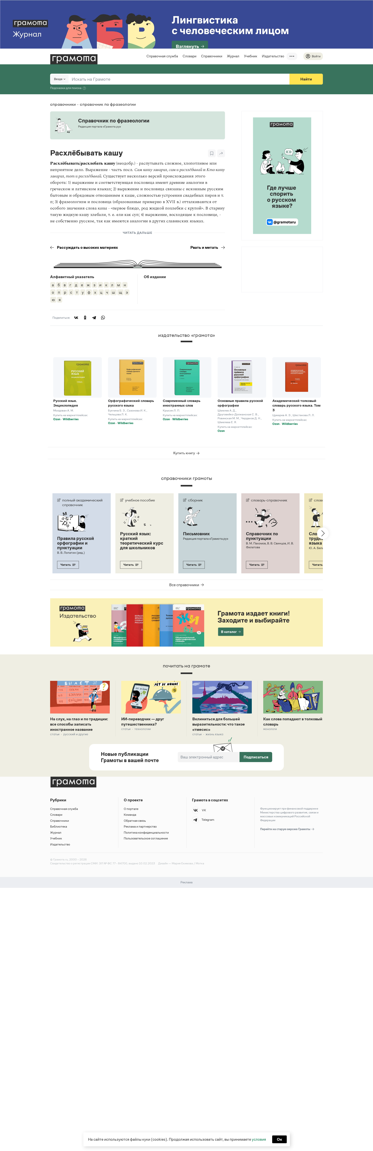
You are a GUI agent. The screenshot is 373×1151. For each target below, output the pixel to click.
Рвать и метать (204, 247)
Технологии (142, 729)
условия (259, 1139)
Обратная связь (135, 820)
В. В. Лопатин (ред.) (71, 552)
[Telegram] (94, 317)
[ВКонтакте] (76, 317)
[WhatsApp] (103, 317)
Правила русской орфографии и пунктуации (75, 543)
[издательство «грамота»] (186, 344)
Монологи (270, 729)
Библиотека (58, 826)
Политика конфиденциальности (146, 832)
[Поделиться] (221, 153)
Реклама (265, 257)
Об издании (155, 277)
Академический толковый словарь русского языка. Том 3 (296, 405)
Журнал (233, 56)
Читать (65, 564)
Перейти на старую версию (285, 829)
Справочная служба (162, 56)
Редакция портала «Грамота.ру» (205, 538)
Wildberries (70, 419)
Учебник (250, 56)
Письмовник (196, 533)
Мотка (200, 863)
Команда (130, 814)
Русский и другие (75, 734)
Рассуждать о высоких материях (87, 247)
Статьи (54, 734)
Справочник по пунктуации (262, 536)
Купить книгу (184, 453)
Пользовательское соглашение (146, 838)
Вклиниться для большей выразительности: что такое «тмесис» (218, 724)
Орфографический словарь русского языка (131, 403)
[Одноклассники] (85, 317)
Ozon (56, 419)
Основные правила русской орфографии (240, 403)
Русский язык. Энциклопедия (65, 403)
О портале (131, 808)
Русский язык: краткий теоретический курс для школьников (141, 540)
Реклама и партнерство (140, 826)
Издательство (273, 56)
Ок (279, 1139)
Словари (189, 56)
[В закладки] (212, 153)
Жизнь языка (214, 734)
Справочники (211, 56)
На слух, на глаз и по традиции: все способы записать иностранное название (79, 724)
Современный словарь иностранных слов (181, 403)
